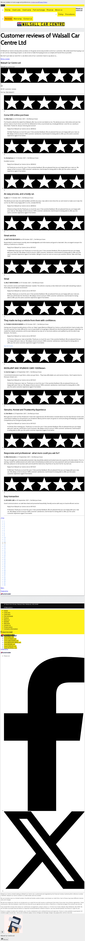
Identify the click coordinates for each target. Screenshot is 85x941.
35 (4, 583)
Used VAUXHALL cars (10, 648)
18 (4, 552)
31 (4, 576)
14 (4, 545)
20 (4, 556)
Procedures (70, 14)
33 (4, 579)
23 (4, 561)
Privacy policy (8, 627)
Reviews (6, 621)
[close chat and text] (2, 932)
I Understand (34, 2)
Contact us (7, 625)
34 (4, 581)
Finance (6, 618)
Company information (11, 629)
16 (4, 548)
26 (4, 566)
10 (4, 537)
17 (4, 550)
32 (4, 577)
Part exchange (8, 616)
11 (4, 539)
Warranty (7, 623)
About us (7, 620)
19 (4, 554)
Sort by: (3, 92)
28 (4, 570)
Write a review (5, 59)
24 (4, 563)
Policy (60, 14)
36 (4, 585)
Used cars (7, 612)
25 (4, 565)
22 (4, 559)
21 (4, 557)
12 (4, 541)
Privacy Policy (43, 2)
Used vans (7, 614)
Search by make (7, 632)
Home (6, 611)
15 (4, 546)
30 (4, 574)
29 (4, 572)
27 (4, 568)
